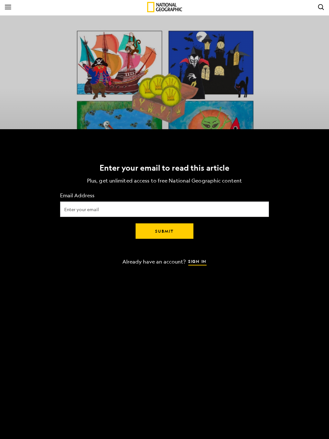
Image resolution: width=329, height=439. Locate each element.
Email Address (77, 196)
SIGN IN (197, 261)
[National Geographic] (164, 7)
